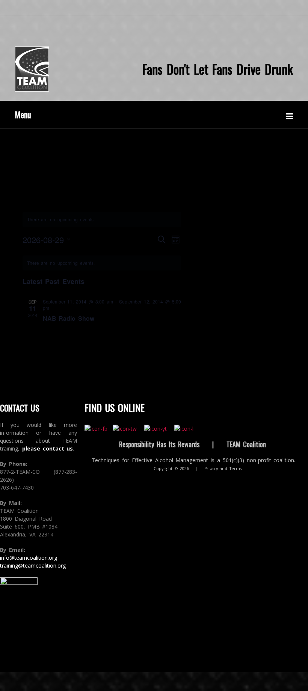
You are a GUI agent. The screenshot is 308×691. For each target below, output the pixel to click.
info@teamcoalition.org (28, 557)
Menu (23, 114)
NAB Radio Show (69, 318)
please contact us (47, 448)
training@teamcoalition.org (33, 565)
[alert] (102, 263)
